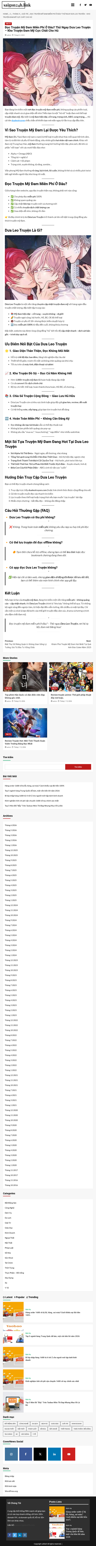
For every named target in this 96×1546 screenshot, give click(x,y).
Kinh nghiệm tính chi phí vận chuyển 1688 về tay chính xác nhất (32, 801)
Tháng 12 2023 (11, 960)
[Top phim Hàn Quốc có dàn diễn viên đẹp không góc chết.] (25, 677)
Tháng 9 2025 (11, 860)
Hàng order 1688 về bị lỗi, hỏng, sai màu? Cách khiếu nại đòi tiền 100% (34, 786)
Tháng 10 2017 (11, 1175)
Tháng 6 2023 (11, 990)
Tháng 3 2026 (11, 835)
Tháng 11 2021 (11, 1080)
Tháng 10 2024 (11, 915)
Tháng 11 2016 (11, 1180)
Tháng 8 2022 (11, 1035)
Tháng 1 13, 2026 (20, 747)
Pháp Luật (9, 1248)
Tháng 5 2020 (11, 1145)
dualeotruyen (18, 120)
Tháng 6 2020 (11, 1140)
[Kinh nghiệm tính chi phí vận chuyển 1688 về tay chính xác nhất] (13, 1379)
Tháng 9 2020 (11, 1125)
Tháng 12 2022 (11, 1020)
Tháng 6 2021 (11, 1095)
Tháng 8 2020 (11, 1130)
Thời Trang (9, 1268)
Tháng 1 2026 (11, 845)
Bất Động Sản (10, 1203)
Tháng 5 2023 (11, 995)
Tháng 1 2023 (11, 1015)
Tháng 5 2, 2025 (19, 35)
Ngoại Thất (9, 1238)
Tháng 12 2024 (11, 905)
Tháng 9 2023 (11, 975)
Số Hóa (8, 1253)
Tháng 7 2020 (11, 1135)
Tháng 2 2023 (11, 1010)
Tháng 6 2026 (11, 825)
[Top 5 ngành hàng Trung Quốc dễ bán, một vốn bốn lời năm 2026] (13, 1334)
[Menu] (50, 5)
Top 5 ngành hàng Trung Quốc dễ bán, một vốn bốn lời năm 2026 (32, 791)
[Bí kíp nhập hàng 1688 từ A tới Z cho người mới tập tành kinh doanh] (13, 1357)
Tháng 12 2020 (11, 1110)
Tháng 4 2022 (11, 1055)
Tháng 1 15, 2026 (66, 701)
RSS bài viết (10, 1481)
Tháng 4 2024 (11, 940)
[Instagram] (11, 1454)
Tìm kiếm (8, 757)
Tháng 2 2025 (11, 895)
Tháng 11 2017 (11, 1170)
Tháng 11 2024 (11, 910)
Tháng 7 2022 (11, 1040)
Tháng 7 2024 (11, 925)
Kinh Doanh (10, 1233)
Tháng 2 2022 (11, 1065)
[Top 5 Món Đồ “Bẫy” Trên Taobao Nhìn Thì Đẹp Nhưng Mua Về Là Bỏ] (13, 1402)
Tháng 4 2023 (11, 1000)
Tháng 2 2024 (11, 950)
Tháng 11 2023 (11, 965)
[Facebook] (25, 1454)
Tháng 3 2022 (11, 1060)
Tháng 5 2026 (11, 830)
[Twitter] (40, 1454)
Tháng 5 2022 (11, 1050)
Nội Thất (8, 1243)
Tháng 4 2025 (11, 885)
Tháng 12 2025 (11, 850)
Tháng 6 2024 (11, 930)
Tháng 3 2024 (11, 945)
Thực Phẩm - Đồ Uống (82, 1429)
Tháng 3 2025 (11, 890)
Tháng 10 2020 (11, 1120)
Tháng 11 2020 (11, 1115)
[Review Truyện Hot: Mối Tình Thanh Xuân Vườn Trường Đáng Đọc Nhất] (25, 723)
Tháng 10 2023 (11, 970)
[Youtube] (68, 1454)
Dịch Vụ (8, 1213)
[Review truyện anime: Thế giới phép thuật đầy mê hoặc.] (71, 677)
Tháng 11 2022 (11, 1025)
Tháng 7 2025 (11, 870)
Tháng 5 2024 (11, 935)
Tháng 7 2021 (11, 1090)
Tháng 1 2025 (11, 900)
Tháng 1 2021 (11, 1105)
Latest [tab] (8, 1297)
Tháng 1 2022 (11, 1070)
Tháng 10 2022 (11, 1030)
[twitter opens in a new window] (14, 1535)
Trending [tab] (33, 1297)
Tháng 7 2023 (11, 985)
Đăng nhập (9, 1476)
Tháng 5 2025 (11, 880)
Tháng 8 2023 (11, 980)
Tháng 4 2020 (11, 1150)
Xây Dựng (9, 1278)
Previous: (26, 644)
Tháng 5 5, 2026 (19, 701)
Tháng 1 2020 (11, 1165)
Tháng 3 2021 (11, 1100)
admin (9, 35)
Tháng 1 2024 (11, 955)
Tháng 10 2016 (11, 1185)
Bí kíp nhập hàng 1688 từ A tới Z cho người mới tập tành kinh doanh (34, 796)
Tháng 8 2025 (11, 865)
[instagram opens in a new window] (24, 1535)
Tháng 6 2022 (11, 1045)
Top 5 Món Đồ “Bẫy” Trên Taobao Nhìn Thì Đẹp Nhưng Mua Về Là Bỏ (33, 806)
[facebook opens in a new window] (10, 1535)
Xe (6, 1283)
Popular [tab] (19, 1297)
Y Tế (7, 1288)
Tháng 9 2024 (11, 920)
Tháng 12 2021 (11, 1075)
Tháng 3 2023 (11, 1005)
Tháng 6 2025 (11, 875)
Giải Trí (8, 23)
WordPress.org (11, 1491)
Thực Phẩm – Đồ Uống (14, 1273)
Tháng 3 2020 (11, 1155)
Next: (71, 644)
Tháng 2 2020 (11, 1160)
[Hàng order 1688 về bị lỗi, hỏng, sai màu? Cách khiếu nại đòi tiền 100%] (13, 1312)
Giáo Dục (9, 1228)
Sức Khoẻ (9, 1258)
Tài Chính (9, 1263)
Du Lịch (8, 1218)
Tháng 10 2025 (11, 855)
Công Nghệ (9, 1208)
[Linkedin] (54, 1454)
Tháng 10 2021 (11, 1085)
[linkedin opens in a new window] (20, 1535)
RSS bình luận (10, 1486)
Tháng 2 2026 (11, 840)
